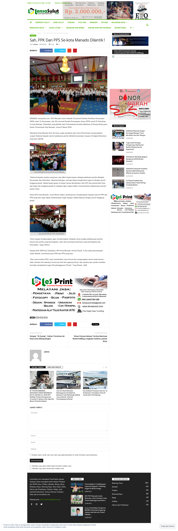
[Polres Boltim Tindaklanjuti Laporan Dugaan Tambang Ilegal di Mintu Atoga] (77, 487)
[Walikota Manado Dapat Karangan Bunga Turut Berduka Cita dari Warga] (118, 134)
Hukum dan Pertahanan (99, 28)
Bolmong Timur (117, 483)
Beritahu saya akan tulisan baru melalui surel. (48, 468)
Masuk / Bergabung (62, 3)
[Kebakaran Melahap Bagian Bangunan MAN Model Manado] (118, 160)
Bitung (104, 22)
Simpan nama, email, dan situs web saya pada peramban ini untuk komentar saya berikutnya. (65, 455)
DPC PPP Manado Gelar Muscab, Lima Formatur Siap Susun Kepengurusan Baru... (96, 498)
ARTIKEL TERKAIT (38, 367)
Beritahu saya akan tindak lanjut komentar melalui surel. (52, 466)
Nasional (33, 388)
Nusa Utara (55, 28)
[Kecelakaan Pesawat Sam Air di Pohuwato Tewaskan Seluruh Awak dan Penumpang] (95, 380)
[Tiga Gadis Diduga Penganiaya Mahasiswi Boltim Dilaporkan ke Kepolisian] (118, 146)
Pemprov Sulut (42, 22)
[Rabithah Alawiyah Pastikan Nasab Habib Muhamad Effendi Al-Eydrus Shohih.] (118, 172)
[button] (147, 25)
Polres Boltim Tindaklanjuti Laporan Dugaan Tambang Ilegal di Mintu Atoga (95, 486)
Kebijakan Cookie (60, 527)
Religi (114, 498)
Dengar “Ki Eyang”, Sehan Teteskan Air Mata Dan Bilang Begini (47, 337)
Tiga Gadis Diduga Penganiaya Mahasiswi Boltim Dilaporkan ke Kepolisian (135, 146)
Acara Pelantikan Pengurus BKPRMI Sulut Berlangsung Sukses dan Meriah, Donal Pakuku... (95, 511)
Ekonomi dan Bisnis (75, 28)
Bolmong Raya (118, 22)
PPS (46, 317)
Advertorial (120, 28)
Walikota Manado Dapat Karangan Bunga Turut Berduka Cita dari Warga (135, 133)
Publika (71, 22)
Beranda (32, 33)
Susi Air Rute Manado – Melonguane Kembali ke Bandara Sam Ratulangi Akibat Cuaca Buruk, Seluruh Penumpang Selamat (68, 395)
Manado (94, 22)
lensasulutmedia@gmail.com (50, 499)
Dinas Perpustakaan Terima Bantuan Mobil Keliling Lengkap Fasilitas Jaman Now (90, 338)
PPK (41, 317)
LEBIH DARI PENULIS (54, 367)
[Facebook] (32, 504)
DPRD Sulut (58, 22)
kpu (37, 317)
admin (35, 44)
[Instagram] (37, 504)
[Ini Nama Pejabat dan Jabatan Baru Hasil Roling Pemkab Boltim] (118, 184)
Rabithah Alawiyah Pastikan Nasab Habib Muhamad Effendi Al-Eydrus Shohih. (136, 171)
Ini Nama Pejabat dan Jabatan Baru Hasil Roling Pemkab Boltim (136, 182)
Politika (82, 22)
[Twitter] (42, 504)
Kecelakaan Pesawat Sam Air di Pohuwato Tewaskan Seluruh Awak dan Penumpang (95, 393)
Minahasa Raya (37, 28)
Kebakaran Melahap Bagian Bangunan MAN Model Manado (136, 159)
